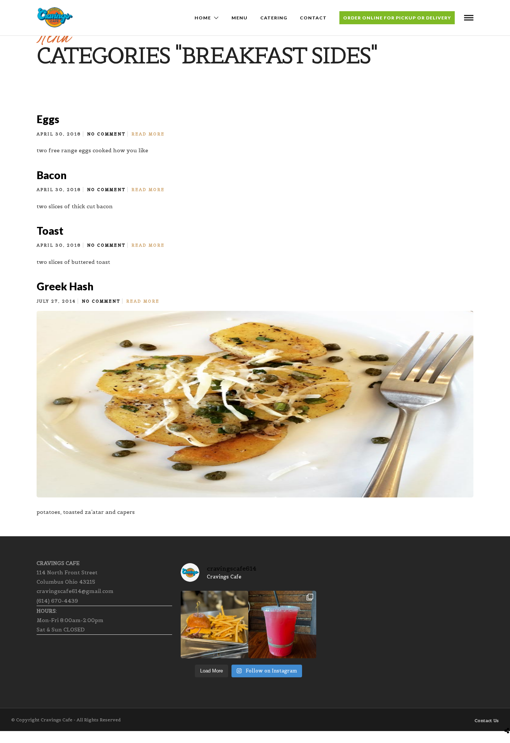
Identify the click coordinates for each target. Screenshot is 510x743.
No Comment (106, 134)
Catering (273, 18)
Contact (313, 18)
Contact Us (487, 720)
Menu (239, 18)
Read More (148, 134)
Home (203, 18)
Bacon (51, 175)
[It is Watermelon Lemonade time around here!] (282, 624)
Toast (50, 230)
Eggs (48, 119)
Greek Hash (65, 286)
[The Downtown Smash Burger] (214, 624)
